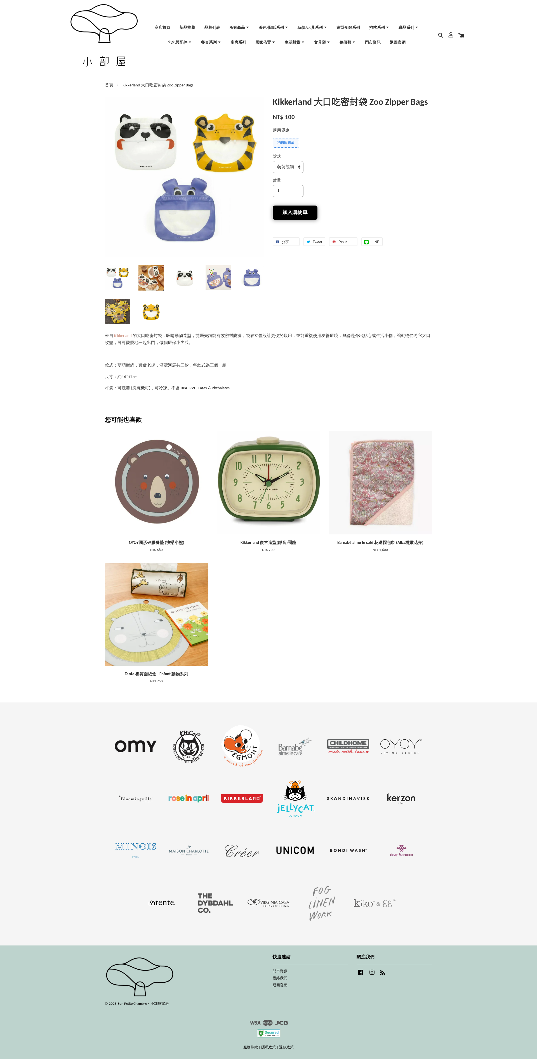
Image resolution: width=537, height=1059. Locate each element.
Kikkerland (123, 336)
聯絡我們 (280, 978)
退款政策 (286, 1047)
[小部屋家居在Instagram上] (372, 975)
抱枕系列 (377, 28)
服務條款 (250, 1047)
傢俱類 (346, 43)
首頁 (109, 85)
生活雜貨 (293, 43)
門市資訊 (373, 43)
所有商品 (237, 28)
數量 (277, 181)
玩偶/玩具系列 (311, 28)
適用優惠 (281, 131)
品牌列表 (212, 28)
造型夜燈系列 (348, 28)
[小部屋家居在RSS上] (383, 974)
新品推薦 (187, 28)
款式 (277, 157)
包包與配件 (178, 43)
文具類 (320, 43)
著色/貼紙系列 (272, 28)
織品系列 (407, 28)
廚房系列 (238, 43)
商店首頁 (162, 28)
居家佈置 (263, 43)
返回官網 (398, 43)
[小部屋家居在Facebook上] (360, 975)
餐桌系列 (209, 43)
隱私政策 (268, 1047)
